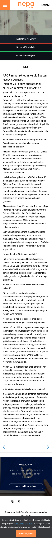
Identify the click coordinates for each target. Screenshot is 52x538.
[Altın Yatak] (4, 447)
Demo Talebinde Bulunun (26, 486)
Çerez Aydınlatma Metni (23, 524)
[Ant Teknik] (48, 447)
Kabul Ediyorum (26, 533)
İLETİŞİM (45, 5)
